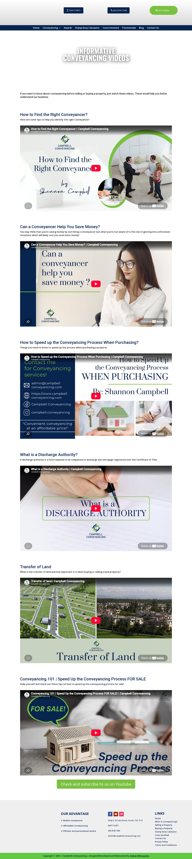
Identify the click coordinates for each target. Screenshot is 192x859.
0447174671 (75, 10)
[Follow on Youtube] (116, 814)
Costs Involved (111, 27)
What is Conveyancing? (166, 821)
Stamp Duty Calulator (166, 831)
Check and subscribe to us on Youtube (96, 784)
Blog (141, 27)
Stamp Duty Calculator (87, 27)
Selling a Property (163, 825)
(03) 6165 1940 (120, 10)
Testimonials (129, 27)
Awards (68, 27)
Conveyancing (50, 27)
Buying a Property (164, 828)
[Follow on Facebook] (110, 814)
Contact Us (153, 27)
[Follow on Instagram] (121, 814)
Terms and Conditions (166, 845)
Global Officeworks (139, 856)
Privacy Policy (161, 841)
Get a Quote (163, 10)
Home (36, 27)
